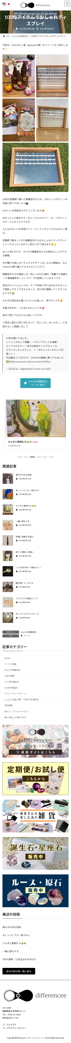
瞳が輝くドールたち (25, 583)
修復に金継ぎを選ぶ (25, 536)
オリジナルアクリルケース (27, 614)
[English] (4, 3)
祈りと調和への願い (25, 552)
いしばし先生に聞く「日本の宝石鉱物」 (22, 699)
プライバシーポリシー (16, 1028)
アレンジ (26, 636)
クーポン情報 (10, 664)
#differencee (15, 361)
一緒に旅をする (19, 441)
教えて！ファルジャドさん (16, 711)
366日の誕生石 (11, 687)
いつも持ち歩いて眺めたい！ (28, 567)
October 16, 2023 (41, 368)
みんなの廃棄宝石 (28, 632)
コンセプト (11, 1024)
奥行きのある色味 (24, 475)
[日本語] (9, 3)
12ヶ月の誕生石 (11, 682)
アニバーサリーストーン (15, 693)
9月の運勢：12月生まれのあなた (19, 959)
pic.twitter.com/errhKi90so (37, 361)
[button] (35, 383)
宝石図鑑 (8, 705)
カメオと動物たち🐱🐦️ (26, 506)
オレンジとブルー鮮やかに (27, 490)
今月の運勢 (9, 676)
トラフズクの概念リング (26, 598)
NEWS (7, 658)
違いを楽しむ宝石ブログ (15, 717)
